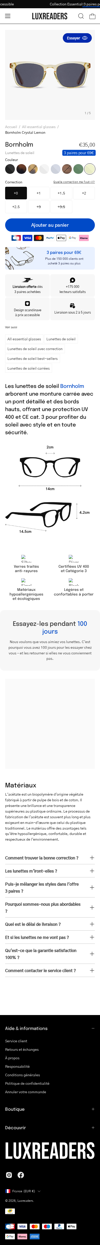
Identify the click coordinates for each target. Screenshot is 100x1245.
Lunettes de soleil (61, 338)
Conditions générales (22, 1074)
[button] (81, 16)
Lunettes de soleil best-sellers (32, 358)
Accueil (11, 126)
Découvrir (15, 1127)
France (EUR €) (23, 1191)
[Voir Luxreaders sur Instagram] (9, 1175)
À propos (12, 1057)
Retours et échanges (22, 1049)
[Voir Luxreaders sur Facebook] (21, 1175)
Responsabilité (17, 1066)
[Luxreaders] (50, 16)
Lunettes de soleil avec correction (35, 348)
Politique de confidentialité (27, 1083)
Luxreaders (25, 1200)
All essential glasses (39, 126)
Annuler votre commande (25, 1091)
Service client (16, 1040)
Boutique (15, 1109)
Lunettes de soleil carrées (28, 368)
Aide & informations (26, 1028)
